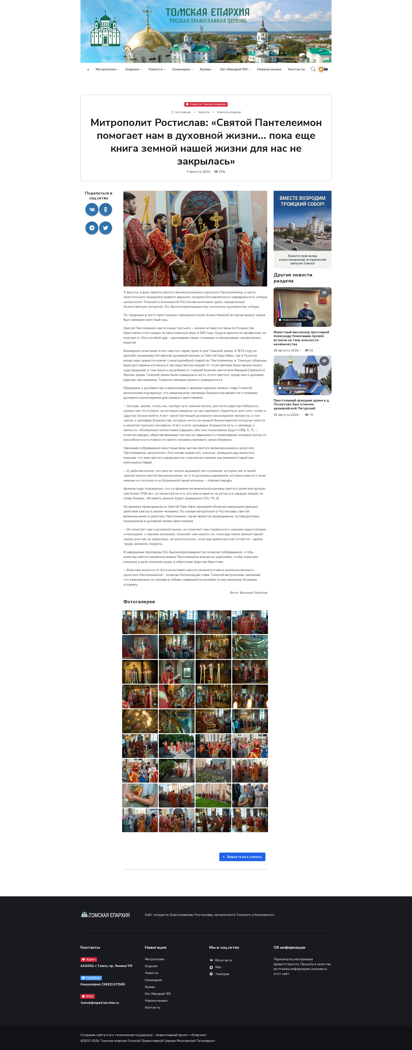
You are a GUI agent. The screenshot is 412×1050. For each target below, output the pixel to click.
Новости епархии (229, 112)
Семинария (181, 69)
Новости (155, 69)
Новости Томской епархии (208, 104)
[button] (312, 69)
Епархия (132, 69)
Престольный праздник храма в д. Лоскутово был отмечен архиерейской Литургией (302, 404)
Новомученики (269, 69)
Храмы (205, 69)
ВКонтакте (223, 960)
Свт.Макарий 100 (234, 69)
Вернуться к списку (244, 857)
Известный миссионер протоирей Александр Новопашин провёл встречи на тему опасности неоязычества (301, 338)
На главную (182, 112)
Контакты (296, 69)
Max (218, 967)
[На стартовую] (88, 69)
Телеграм (222, 974)
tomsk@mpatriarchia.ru (99, 1003)
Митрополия (106, 69)
